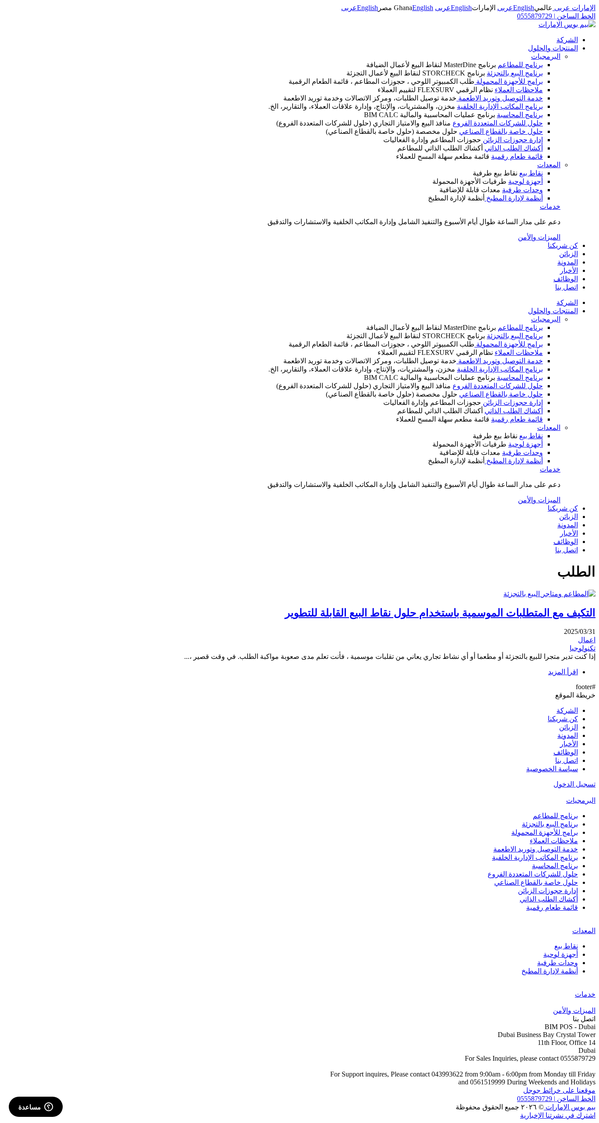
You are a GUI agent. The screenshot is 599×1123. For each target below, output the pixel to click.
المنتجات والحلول (553, 48)
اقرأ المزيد (563, 672)
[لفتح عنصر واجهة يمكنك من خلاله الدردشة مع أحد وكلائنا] (36, 1108)
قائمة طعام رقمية (517, 156)
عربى (505, 7)
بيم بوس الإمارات (569, 1107)
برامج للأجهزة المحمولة (508, 81)
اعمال (586, 640)
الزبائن (568, 254)
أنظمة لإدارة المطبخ (514, 198)
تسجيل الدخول (574, 784)
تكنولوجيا (582, 648)
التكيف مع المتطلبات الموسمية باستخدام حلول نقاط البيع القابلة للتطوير (440, 613)
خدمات (550, 206)
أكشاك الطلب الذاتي (514, 148)
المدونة (567, 262)
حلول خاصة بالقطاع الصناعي (501, 131)
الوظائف (565, 279)
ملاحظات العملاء (519, 89)
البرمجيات (545, 56)
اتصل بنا (566, 287)
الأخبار (569, 270)
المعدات (548, 164)
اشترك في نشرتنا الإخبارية (557, 1115)
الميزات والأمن (539, 237)
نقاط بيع (531, 173)
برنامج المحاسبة (520, 114)
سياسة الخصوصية (552, 769)
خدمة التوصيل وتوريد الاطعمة (499, 98)
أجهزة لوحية (525, 181)
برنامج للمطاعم (520, 64)
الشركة (567, 39)
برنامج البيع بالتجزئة (515, 73)
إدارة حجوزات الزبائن (513, 139)
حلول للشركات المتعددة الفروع (498, 123)
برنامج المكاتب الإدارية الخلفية (500, 106)
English (523, 7)
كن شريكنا (563, 245)
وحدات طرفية (522, 189)
